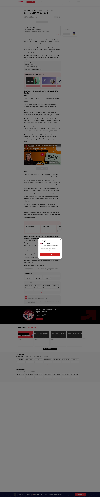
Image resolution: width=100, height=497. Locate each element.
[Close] (60, 239)
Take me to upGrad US (50, 254)
